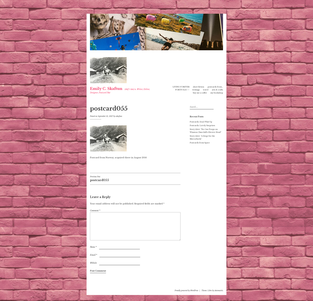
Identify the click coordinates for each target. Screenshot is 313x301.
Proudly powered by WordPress (186, 290)
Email (93, 255)
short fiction (198, 87)
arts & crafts (217, 90)
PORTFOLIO (181, 90)
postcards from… (215, 87)
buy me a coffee (200, 93)
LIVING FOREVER (181, 87)
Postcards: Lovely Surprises (202, 125)
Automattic (218, 290)
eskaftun (119, 116)
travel (205, 90)
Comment (95, 210)
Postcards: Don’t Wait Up (201, 122)
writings (196, 90)
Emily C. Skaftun (106, 88)
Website (93, 263)
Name (93, 247)
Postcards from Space (200, 143)
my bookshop (216, 93)
